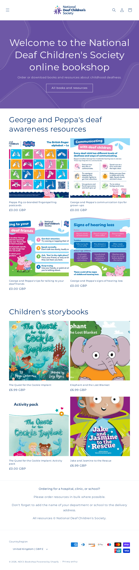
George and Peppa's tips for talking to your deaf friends (36, 282)
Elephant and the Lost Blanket (89, 384)
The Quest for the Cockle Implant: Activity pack (35, 462)
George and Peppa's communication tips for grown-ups (98, 204)
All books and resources (69, 88)
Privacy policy (70, 561)
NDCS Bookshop (27, 561)
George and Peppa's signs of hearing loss (96, 280)
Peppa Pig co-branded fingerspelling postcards (33, 204)
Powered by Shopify (48, 561)
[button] (8, 10)
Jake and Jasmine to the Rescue (90, 460)
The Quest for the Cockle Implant (30, 384)
